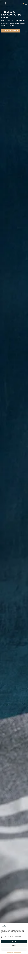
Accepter (14, 941)
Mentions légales (10, 952)
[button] (26, 925)
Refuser (14, 945)
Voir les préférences (14, 949)
